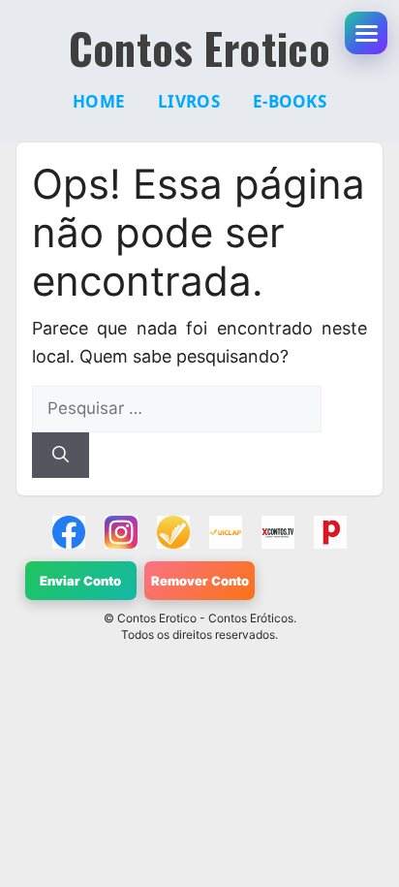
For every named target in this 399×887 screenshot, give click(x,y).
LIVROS (189, 101)
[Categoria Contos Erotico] (330, 532)
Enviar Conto (80, 580)
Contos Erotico (200, 48)
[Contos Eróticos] (278, 532)
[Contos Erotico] (68, 532)
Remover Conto (200, 580)
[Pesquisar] (60, 455)
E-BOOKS (289, 101)
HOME (99, 101)
